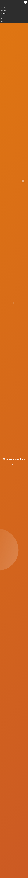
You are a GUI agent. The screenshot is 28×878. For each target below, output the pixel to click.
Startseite (4, 464)
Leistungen (11, 464)
